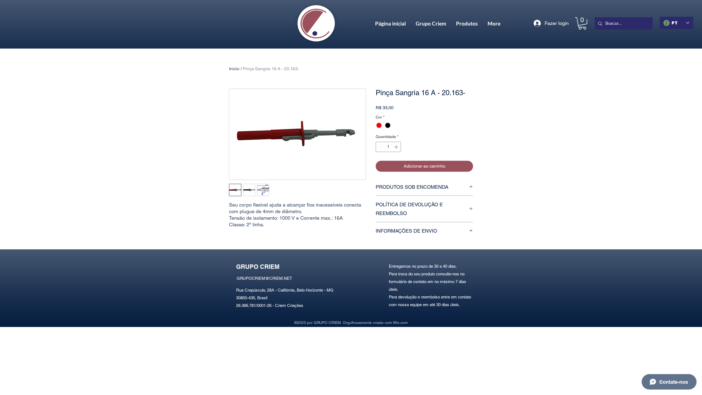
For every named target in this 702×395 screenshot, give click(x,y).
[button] (582, 23)
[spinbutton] (388, 147)
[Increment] (396, 147)
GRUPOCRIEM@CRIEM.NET (264, 278)
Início (234, 68)
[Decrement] (380, 147)
